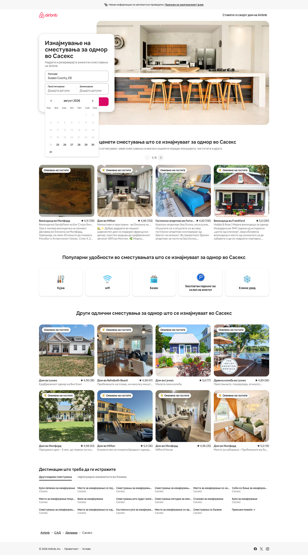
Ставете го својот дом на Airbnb (245, 15)
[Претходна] (147, 158)
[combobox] (77, 78)
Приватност (71, 549)
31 (50, 152)
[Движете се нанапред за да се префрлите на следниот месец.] (93, 101)
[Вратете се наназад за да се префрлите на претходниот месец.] (51, 101)
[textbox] (61, 90)
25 (57, 144)
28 (78, 144)
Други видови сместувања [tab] (55, 477)
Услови (86, 549)
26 (64, 144)
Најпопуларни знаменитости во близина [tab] (102, 477)
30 (92, 144)
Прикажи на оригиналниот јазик (184, 4)
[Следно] (161, 158)
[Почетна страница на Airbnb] (48, 15)
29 (86, 144)
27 (71, 144)
